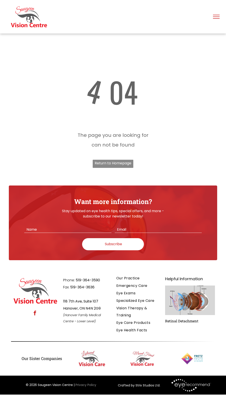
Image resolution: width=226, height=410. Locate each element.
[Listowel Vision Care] (92, 358)
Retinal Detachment (181, 321)
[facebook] (35, 314)
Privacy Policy (85, 385)
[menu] (216, 16)
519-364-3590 (88, 280)
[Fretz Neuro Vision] (193, 358)
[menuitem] (138, 278)
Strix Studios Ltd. (148, 385)
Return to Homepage (113, 163)
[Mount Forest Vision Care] (142, 358)
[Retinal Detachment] (190, 300)
